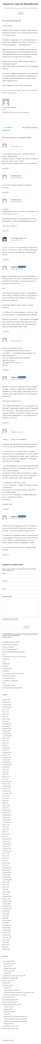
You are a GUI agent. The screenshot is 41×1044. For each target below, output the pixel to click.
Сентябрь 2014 (7, 735)
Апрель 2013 (6, 776)
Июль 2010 (5, 855)
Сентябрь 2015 (7, 707)
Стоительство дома (8, 1026)
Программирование (8, 999)
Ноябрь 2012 (6, 788)
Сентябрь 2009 (7, 879)
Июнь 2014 (5, 743)
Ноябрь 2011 (6, 817)
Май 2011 (5, 831)
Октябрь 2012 (6, 791)
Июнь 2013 (5, 771)
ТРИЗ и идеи (7, 1023)
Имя (4, 573)
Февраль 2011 (6, 839)
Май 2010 (5, 860)
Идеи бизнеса (8, 1011)
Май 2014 (5, 745)
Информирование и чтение (11, 642)
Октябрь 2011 (6, 819)
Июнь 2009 (5, 887)
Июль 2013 (5, 769)
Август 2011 (6, 824)
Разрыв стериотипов (9, 1002)
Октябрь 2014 (6, 733)
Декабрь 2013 (6, 757)
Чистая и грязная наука (9, 649)
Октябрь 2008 (6, 906)
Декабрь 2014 (6, 728)
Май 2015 (5, 716)
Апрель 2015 (6, 719)
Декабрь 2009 (6, 872)
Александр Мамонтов (18, 238)
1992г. (4, 683)
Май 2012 (5, 803)
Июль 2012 (5, 798)
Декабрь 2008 (6, 901)
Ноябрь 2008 (6, 903)
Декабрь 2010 (6, 843)
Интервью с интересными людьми (13, 995)
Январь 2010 (6, 870)
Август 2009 (6, 882)
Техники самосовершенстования (14, 1021)
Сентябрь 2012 (7, 793)
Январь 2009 (6, 899)
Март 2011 (5, 836)
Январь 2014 (6, 755)
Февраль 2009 (6, 896)
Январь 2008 (6, 927)
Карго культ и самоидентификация (13, 651)
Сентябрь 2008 (7, 908)
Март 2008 (5, 923)
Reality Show (6, 985)
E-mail (5, 581)
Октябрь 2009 (6, 877)
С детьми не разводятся (10, 680)
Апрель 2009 (6, 891)
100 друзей (7, 1007)
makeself (34, 90)
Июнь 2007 (5, 944)
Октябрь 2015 (6, 704)
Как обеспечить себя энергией (12, 687)
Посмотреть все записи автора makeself (16, 112)
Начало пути (6, 663)
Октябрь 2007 (6, 935)
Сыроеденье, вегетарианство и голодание (17, 992)
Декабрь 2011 (6, 815)
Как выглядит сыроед (30, 127)
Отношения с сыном (8, 685)
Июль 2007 (5, 942)
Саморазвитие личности (10, 1004)
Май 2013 (5, 774)
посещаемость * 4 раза (11, 990)
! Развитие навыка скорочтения (12, 975)
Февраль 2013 (6, 781)
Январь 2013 (6, 783)
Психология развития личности (13, 1019)
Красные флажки (7, 647)
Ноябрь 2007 (6, 932)
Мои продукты (7, 997)
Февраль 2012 (6, 810)
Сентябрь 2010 (7, 851)
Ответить (5, 168)
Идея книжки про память (10, 644)
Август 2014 (6, 738)
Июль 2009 (5, 884)
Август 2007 (6, 939)
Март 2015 (5, 721)
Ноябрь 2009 (6, 875)
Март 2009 (5, 894)
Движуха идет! (7, 668)
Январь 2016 (6, 699)
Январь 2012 (6, 812)
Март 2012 (5, 807)
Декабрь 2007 (6, 930)
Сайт (4, 589)
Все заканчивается (8, 678)
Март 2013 (5, 779)
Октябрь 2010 (6, 848)
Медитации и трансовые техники (14, 1016)
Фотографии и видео (9, 1028)
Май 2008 (5, 918)
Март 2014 (5, 750)
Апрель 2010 (6, 863)
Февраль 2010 (6, 867)
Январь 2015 (6, 726)
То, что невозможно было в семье (13, 673)
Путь (3, 654)
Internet (4, 983)
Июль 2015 (5, 711)
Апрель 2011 (6, 834)
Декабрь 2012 (6, 786)
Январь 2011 (6, 841)
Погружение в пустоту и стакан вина (14, 656)
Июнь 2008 (5, 915)
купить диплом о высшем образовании (25, 634)
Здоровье (7, 1009)
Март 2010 (5, 865)
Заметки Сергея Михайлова (20, 3)
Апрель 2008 (6, 920)
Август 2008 (6, 911)
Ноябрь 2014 (6, 731)
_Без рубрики (12, 93)
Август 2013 (6, 767)
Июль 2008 (5, 913)
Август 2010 (6, 853)
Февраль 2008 (6, 925)
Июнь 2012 (5, 800)
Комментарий (7, 596)
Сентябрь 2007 (7, 937)
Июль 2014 (5, 740)
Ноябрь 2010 (6, 846)
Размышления (8, 968)
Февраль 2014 (6, 752)
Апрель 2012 (6, 805)
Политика (7, 966)
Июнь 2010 (5, 858)
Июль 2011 (5, 827)
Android (6, 987)
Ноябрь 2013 (6, 759)
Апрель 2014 (6, 747)
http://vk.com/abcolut (9, 45)
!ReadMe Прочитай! (8, 978)
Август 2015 (6, 709)
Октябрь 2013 (6, 762)
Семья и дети (8, 971)
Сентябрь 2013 (7, 764)
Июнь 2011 (5, 829)
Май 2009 (5, 889)
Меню (20, 13)
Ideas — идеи (6, 980)
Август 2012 (6, 795)
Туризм (6, 973)
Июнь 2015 (5, 714)
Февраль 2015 (6, 723)
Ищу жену (5, 666)
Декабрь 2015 (6, 702)
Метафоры (5, 671)
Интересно (5, 659)
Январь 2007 (6, 949)
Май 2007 (5, 947)
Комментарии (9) (7, 25)
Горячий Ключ (8, 963)
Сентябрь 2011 (7, 822)
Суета (4, 661)
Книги (5, 1014)
